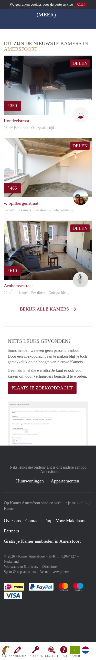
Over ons (12, 520)
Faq (47, 520)
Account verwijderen (54, 572)
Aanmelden (17, 655)
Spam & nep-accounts (20, 572)
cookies (36, 4)
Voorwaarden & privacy (21, 567)
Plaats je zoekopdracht (42, 387)
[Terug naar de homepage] (5, 652)
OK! (81, 4)
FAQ (64, 655)
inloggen (35, 655)
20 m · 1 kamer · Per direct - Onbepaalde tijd (37, 293)
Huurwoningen (30, 480)
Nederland (11, 561)
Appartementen (65, 480)
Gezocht (51, 655)
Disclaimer (50, 567)
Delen (80, 63)
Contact (32, 520)
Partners (11, 530)
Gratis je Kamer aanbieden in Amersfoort (42, 541)
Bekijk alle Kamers (45, 309)
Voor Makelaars (70, 520)
